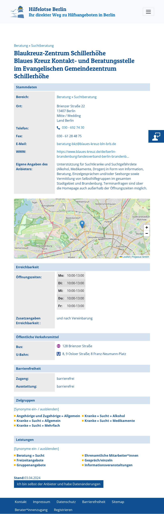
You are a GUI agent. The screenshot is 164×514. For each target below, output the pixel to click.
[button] (82, 224)
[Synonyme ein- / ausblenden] (36, 409)
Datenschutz (66, 502)
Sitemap (118, 502)
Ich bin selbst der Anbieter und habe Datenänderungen (58, 484)
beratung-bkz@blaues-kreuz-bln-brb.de (86, 144)
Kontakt (21, 502)
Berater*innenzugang (31, 510)
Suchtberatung (42, 45)
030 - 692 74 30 (73, 127)
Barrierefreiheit (93, 502)
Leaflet (126, 256)
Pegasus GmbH (140, 256)
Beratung (21, 45)
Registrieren (63, 510)
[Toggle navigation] (148, 12)
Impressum (41, 502)
